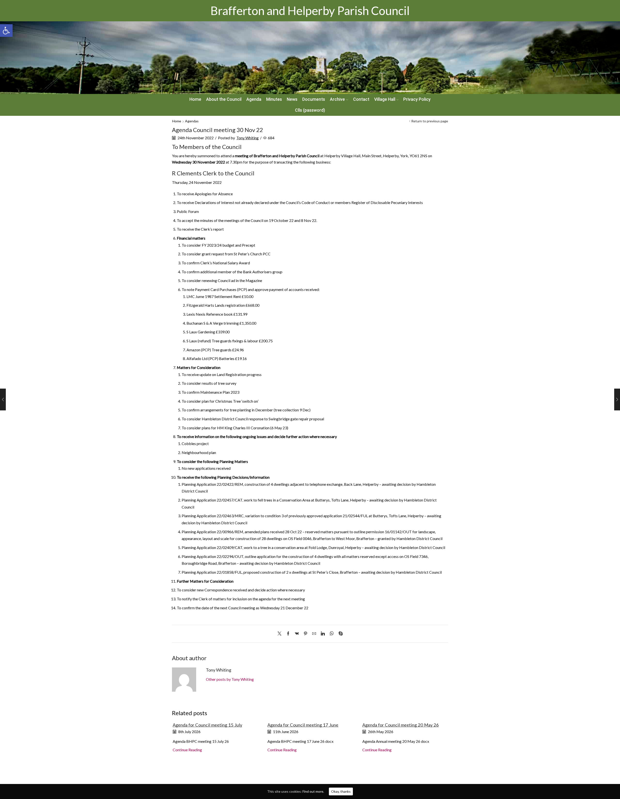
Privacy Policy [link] (417, 99)
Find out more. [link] (313, 791)
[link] (6, 30)
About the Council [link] (223, 99)
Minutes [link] (274, 99)
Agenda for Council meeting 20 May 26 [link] (400, 725)
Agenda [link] (253, 99)
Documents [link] (313, 99)
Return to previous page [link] (429, 121)
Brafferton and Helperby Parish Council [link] (310, 10)
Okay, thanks (341, 791)
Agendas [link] (192, 121)
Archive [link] (337, 99)
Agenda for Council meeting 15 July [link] (207, 725)
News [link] (292, 99)
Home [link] (195, 99)
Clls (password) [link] (310, 110)
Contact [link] (361, 99)
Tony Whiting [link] (247, 137)
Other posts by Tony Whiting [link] (230, 679)
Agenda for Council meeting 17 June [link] (302, 725)
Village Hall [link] (384, 99)
